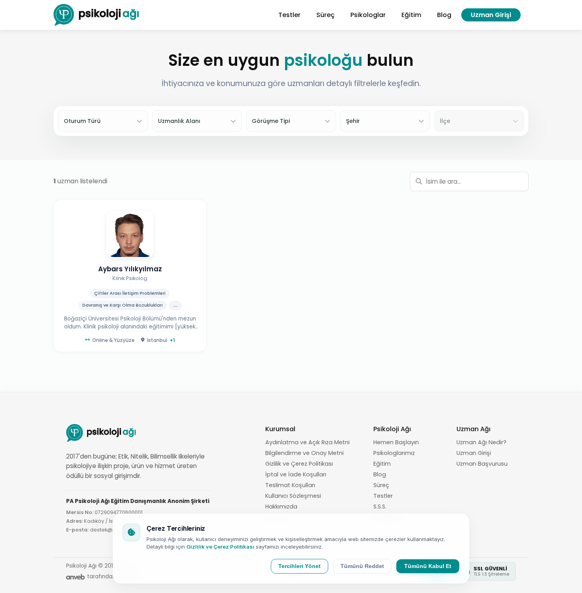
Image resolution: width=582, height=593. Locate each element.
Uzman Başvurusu (482, 464)
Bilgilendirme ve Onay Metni (304, 453)
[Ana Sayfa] (96, 15)
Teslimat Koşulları (290, 485)
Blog (379, 474)
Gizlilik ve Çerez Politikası (299, 464)
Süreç (381, 485)
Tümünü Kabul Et (427, 566)
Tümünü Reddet (362, 566)
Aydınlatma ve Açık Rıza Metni (307, 442)
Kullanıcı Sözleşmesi (293, 496)
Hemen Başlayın (396, 442)
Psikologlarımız (394, 453)
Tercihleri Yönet (299, 566)
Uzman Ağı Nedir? (481, 442)
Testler (383, 496)
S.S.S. (379, 506)
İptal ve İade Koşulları (295, 474)
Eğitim (382, 464)
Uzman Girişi (491, 14)
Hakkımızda (281, 506)
